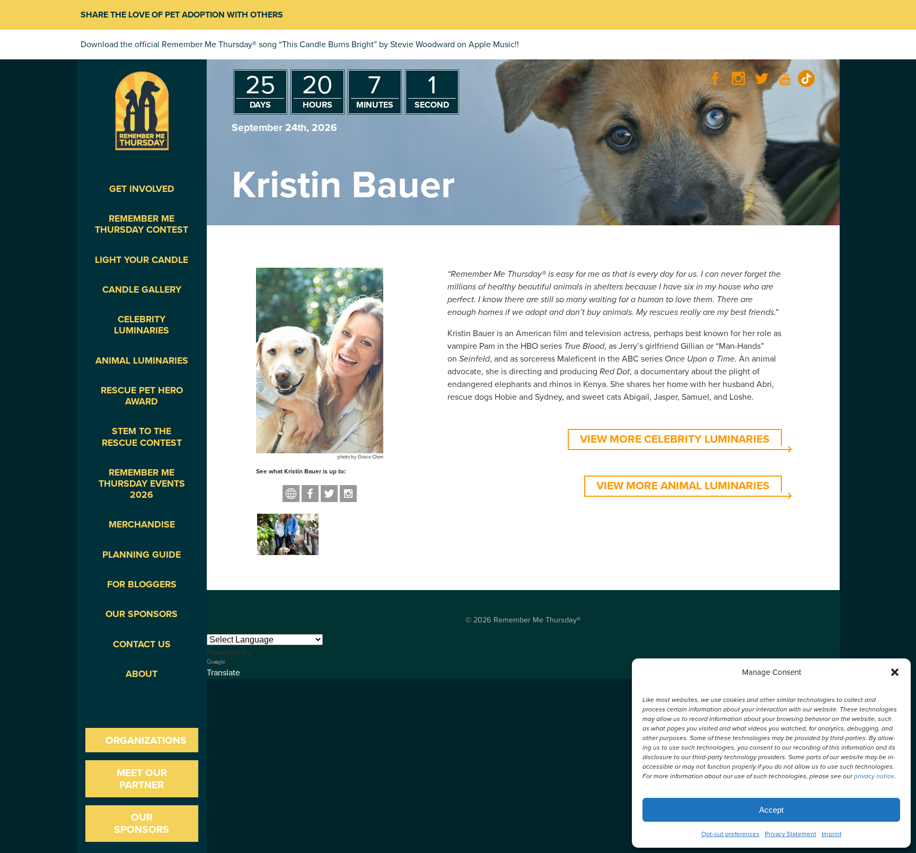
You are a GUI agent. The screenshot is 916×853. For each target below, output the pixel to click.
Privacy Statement (790, 834)
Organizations (146, 740)
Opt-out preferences (730, 834)
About (141, 674)
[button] (894, 672)
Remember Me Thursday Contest (141, 224)
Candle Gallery (141, 289)
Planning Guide (141, 554)
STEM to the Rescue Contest (142, 437)
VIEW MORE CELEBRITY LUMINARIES (675, 439)
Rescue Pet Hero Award (142, 396)
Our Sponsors (141, 614)
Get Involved (141, 189)
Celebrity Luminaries (141, 325)
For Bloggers (142, 584)
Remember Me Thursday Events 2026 (142, 483)
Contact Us (142, 644)
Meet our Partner (142, 779)
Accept (771, 809)
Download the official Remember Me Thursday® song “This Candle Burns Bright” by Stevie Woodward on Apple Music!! (300, 44)
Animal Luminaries (141, 360)
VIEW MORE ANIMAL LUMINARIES (683, 486)
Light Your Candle (141, 260)
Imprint (832, 834)
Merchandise (142, 524)
